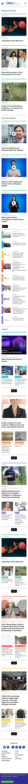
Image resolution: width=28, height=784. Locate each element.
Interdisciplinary (6, 760)
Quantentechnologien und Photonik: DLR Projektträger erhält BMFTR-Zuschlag (18, 255)
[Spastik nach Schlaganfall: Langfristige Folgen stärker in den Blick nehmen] (7, 288)
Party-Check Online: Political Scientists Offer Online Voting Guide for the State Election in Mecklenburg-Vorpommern (13, 627)
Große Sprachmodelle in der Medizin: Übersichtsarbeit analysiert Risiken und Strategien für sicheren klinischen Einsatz (19, 299)
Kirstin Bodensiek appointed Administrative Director (6, 724)
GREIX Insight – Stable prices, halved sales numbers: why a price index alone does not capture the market (7, 652)
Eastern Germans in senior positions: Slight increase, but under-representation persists (13, 425)
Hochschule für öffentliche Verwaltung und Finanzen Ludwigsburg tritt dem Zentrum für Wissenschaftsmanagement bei (19, 267)
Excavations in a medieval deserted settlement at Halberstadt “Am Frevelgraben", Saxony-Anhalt (7, 448)
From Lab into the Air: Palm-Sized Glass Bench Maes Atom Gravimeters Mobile (7, 381)
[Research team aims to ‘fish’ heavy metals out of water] (14, 58)
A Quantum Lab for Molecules (12, 41)
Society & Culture (6, 753)
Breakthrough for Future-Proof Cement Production (19, 243)
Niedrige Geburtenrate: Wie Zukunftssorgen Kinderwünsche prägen (18, 278)
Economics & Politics (7, 758)
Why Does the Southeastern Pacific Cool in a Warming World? (12, 184)
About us (17, 751)
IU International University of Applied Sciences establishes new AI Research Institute (20, 725)
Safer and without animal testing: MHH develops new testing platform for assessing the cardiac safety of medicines (20, 519)
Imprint (16, 753)
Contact (16, 756)
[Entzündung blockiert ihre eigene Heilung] (7, 320)
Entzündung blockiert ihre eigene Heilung (18, 319)
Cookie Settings (18, 758)
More (5, 226)
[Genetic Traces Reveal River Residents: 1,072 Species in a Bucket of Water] (14, 91)
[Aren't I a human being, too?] (20, 436)
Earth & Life (4, 757)
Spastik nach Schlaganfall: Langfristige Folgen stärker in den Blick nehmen (19, 289)
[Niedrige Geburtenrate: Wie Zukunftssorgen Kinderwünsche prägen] (7, 278)
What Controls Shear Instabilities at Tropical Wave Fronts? (13, 219)
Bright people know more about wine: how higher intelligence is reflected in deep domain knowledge (11, 494)
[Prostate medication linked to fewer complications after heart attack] (7, 506)
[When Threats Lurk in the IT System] (14, 345)
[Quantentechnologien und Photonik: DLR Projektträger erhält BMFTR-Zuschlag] (7, 254)
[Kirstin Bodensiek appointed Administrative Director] (7, 713)
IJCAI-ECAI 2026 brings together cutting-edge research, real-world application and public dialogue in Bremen (10, 700)
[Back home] (14, 3)
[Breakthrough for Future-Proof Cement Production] (7, 245)
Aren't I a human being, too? (19, 445)
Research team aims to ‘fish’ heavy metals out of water (12, 73)
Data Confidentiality (19, 755)
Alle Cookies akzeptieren (7, 781)
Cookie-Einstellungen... (6, 778)
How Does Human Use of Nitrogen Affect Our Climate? (12, 149)
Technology (4, 751)
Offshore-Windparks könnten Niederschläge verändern (18, 235)
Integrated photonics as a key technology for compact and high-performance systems (20, 382)
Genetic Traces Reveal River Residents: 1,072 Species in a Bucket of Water (12, 108)
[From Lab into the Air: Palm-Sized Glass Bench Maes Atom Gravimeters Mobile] (7, 370)
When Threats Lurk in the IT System (12, 360)
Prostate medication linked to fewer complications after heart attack (7, 517)
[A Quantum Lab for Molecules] (14, 26)
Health (3, 755)
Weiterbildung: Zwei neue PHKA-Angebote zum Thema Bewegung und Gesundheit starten (19, 311)
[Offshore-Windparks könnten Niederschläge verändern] (7, 235)
